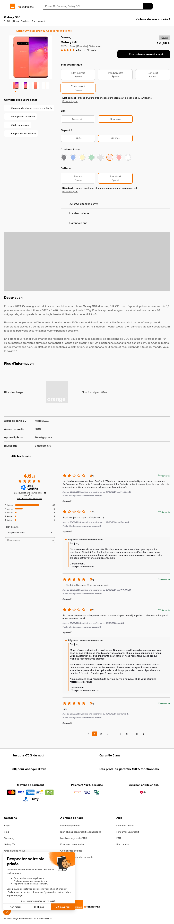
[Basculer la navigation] (5, 6)
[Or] (82, 157)
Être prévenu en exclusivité (146, 54)
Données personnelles (72, 844)
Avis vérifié (165, 475)
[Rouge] (119, 157)
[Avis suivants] (143, 734)
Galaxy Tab (10, 844)
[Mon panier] (168, 6)
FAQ (118, 838)
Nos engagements (70, 825)
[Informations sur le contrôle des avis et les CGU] (45, 492)
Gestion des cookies (71, 850)
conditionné (26, 6)
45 (137, 733)
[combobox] (92, 6)
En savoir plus (69, 101)
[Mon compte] (162, 6)
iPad (6, 831)
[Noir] (64, 157)
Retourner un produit (127, 831)
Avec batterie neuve (14, 850)
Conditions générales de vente (76, 856)
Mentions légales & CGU (73, 838)
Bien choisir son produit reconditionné (80, 831)
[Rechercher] (148, 6)
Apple (7, 825)
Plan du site (122, 844)
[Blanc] (128, 157)
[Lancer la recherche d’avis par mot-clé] (52, 540)
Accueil (5, 31)
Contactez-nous (125, 825)
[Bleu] (73, 157)
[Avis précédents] (88, 733)
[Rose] (110, 157)
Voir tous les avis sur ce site (29, 498)
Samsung (9, 838)
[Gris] (100, 157)
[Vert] (91, 157)
